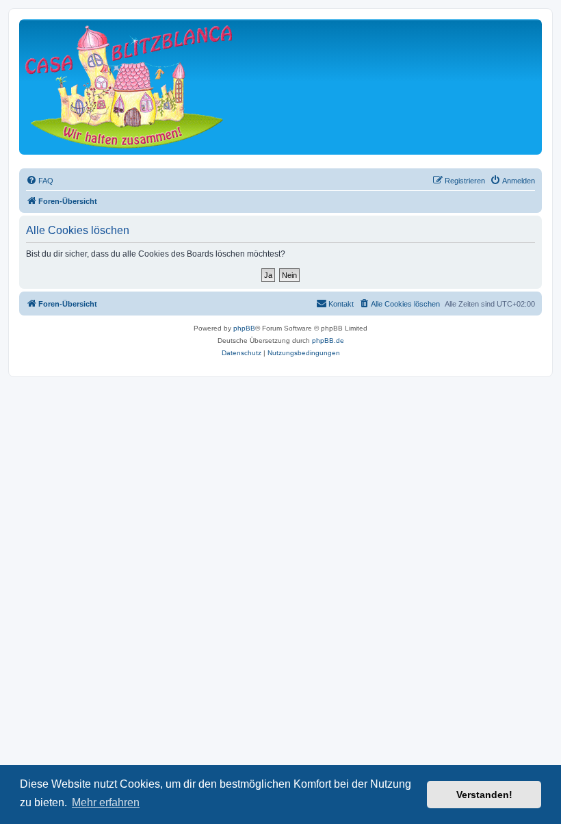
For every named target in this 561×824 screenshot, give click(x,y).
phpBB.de (328, 340)
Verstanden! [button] (484, 794)
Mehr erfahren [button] (106, 802)
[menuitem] (39, 180)
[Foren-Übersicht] (128, 86)
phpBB (244, 328)
